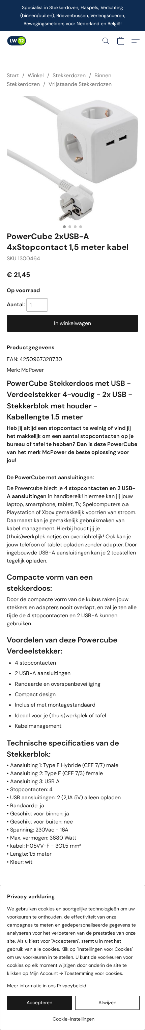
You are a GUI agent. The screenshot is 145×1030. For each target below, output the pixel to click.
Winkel (36, 75)
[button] (16, 41)
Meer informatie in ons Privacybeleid (46, 986)
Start (13, 75)
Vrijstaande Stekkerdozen (80, 84)
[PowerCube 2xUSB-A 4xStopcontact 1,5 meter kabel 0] (72, 158)
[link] (73, 1016)
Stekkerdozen (69, 75)
